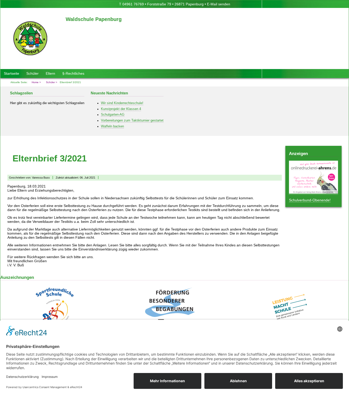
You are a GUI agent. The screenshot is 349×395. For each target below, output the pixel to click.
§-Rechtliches (73, 73)
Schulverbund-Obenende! (310, 200)
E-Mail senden (218, 4)
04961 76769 (133, 4)
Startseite (11, 73)
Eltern (50, 73)
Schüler (32, 73)
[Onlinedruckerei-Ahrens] (313, 192)
